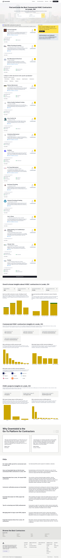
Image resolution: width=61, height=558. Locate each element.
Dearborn (4, 536)
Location (31, 14)
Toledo (32, 535)
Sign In (25, 545)
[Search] (43, 16)
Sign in (51, 1)
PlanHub (48, 548)
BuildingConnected (49, 544)
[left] (54, 431)
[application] (16, 307)
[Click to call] (35, 30)
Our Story (25, 547)
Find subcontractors (40, 1)
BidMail (48, 550)
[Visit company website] (32, 30)
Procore (48, 553)
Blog (55, 544)
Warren (32, 536)
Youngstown (18, 536)
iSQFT (47, 547)
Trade (18, 14)
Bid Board (39, 544)
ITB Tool (30, 544)
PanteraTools (48, 551)
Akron (3, 535)
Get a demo (55, 1)
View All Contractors (19, 276)
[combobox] (30, 16)
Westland (46, 536)
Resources (46, 1)
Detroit (46, 535)
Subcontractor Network (32, 545)
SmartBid (48, 545)
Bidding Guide (56, 545)
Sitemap (55, 547)
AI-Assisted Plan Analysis (33, 547)
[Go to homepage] (7, 1)
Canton (18, 535)
